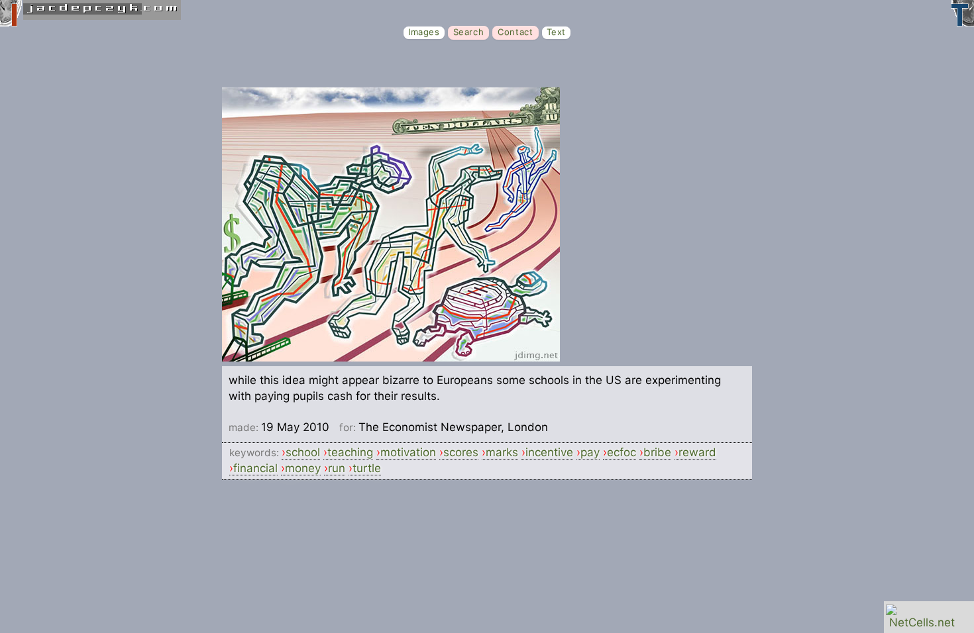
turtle (366, 468)
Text (556, 31)
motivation (408, 452)
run (336, 468)
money (303, 468)
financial (255, 468)
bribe (657, 452)
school (303, 452)
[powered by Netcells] (922, 622)
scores (460, 452)
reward (697, 452)
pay (590, 452)
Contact (515, 31)
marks (502, 452)
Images (424, 31)
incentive (549, 452)
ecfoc (621, 452)
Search (468, 31)
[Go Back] (391, 357)
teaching (350, 452)
